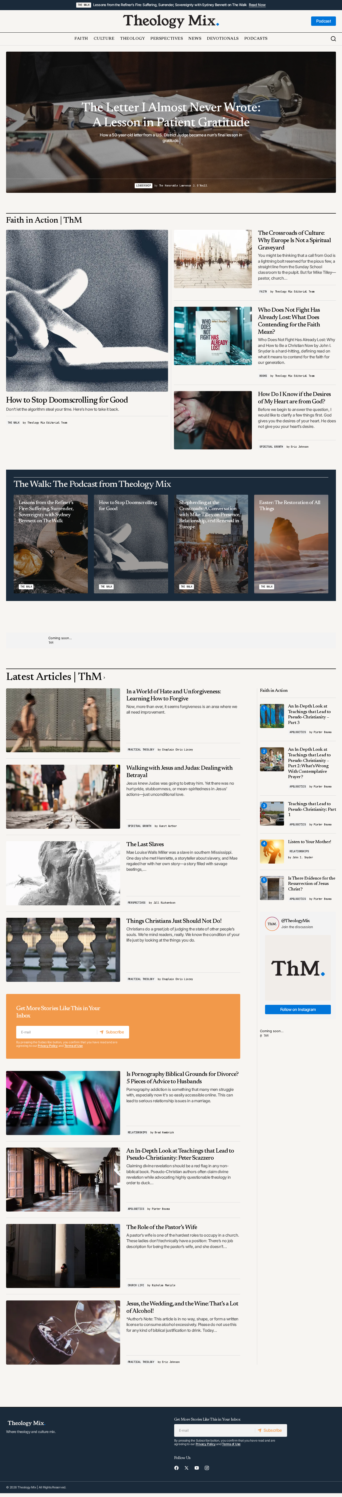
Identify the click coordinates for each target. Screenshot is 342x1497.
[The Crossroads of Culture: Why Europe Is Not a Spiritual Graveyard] (213, 259)
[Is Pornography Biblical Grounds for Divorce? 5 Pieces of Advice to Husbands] (63, 1103)
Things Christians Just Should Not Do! (174, 921)
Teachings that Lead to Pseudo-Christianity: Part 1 (312, 809)
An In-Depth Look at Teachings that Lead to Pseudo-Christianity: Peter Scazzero (180, 1154)
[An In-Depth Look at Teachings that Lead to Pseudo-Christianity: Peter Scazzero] (63, 1180)
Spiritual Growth (271, 446)
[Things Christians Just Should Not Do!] (63, 950)
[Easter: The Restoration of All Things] (291, 544)
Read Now (257, 5)
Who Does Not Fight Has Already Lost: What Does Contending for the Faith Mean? (289, 321)
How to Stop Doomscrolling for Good (67, 401)
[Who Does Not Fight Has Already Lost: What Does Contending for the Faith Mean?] (213, 336)
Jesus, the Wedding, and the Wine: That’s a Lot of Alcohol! (182, 1307)
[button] (333, 39)
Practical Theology (141, 749)
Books (263, 376)
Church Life (136, 1285)
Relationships (137, 1132)
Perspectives (137, 902)
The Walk (83, 5)
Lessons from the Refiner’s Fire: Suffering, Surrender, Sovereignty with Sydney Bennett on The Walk (170, 5)
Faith (263, 291)
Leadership (135, 185)
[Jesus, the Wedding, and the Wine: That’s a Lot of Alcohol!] (63, 1332)
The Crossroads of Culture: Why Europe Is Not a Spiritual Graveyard (294, 240)
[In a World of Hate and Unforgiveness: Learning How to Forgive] (63, 720)
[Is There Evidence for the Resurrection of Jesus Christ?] (272, 888)
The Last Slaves (145, 845)
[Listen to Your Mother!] (272, 852)
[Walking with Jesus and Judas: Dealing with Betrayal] (63, 797)
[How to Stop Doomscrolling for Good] (87, 311)
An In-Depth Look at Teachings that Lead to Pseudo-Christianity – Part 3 (309, 714)
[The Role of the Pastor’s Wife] (63, 1256)
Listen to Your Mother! (309, 842)
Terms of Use (73, 1046)
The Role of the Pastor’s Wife (161, 1227)
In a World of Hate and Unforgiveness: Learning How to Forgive (173, 695)
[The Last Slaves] (63, 873)
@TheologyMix (295, 921)
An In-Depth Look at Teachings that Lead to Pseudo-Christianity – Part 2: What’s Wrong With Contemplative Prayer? (309, 763)
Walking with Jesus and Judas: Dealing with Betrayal (179, 772)
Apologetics (136, 1209)
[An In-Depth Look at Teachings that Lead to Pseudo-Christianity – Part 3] (272, 716)
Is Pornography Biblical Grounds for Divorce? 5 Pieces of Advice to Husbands (182, 1078)
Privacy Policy (48, 1046)
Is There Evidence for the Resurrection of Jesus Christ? (311, 884)
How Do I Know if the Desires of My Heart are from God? (294, 398)
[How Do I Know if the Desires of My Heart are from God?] (213, 420)
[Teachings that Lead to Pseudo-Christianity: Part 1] (272, 814)
